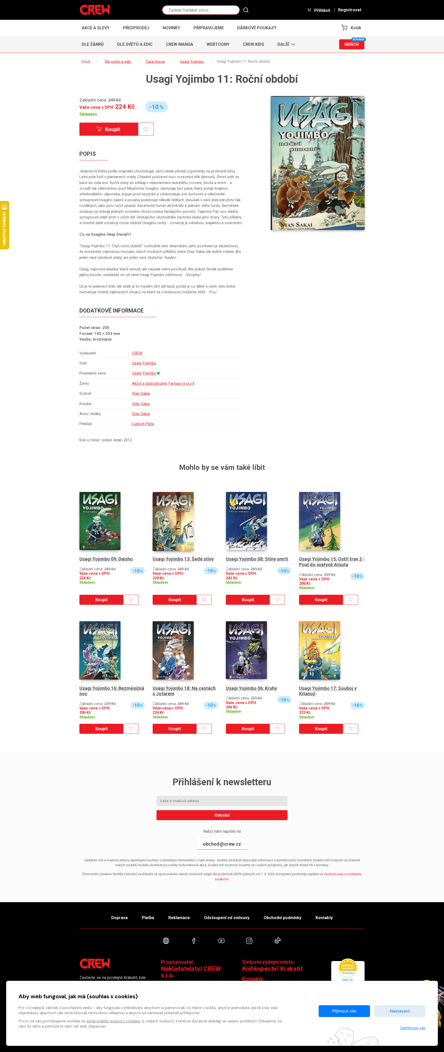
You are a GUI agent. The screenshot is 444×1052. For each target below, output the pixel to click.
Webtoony (218, 44)
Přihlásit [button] (321, 10)
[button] (284, 44)
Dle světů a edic (135, 44)
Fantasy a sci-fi (182, 383)
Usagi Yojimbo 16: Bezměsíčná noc (111, 691)
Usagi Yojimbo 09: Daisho (106, 559)
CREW (137, 353)
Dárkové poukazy (256, 27)
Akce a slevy (95, 27)
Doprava (119, 917)
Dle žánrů (93, 44)
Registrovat (349, 10)
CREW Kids (253, 44)
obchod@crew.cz (222, 844)
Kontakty (324, 917)
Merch (354, 43)
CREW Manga (179, 44)
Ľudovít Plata (143, 424)
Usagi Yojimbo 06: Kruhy (251, 688)
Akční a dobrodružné (149, 383)
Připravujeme (208, 27)
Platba (148, 917)
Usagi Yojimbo (144, 363)
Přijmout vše (344, 1011)
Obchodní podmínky (282, 917)
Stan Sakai (141, 393)
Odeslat (222, 815)
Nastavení (400, 1011)
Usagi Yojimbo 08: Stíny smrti (257, 559)
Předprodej (136, 27)
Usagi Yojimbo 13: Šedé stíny (183, 559)
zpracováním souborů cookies (113, 1021)
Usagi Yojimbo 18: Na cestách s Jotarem (184, 691)
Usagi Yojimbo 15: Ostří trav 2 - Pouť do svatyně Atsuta (332, 561)
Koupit (112, 129)
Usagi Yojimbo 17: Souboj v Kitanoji (328, 691)
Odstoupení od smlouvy (226, 917)
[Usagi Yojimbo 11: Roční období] (318, 163)
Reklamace (179, 917)
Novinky (171, 27)
